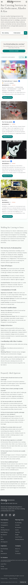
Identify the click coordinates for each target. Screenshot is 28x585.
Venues (2, 527)
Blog (2, 551)
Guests (17, 530)
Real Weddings (4, 548)
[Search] (25, 33)
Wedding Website (19, 539)
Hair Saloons (4, 534)
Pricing (2, 566)
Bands (2, 539)
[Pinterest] (10, 515)
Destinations (4, 553)
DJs (2, 537)
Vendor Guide (4, 568)
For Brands (17, 553)
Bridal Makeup (4, 532)
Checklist (17, 525)
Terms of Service (13, 578)
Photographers (4, 522)
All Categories (4, 541)
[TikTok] (13, 515)
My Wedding (18, 522)
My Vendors (18, 527)
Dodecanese (17, 33)
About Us (17, 548)
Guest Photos (18, 537)
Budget (17, 534)
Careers (17, 551)
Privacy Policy (4, 578)
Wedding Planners (5, 530)
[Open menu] (1, 1)
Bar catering (5, 33)
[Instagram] (2, 515)
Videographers (4, 525)
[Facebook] (6, 515)
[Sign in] (26, 1)
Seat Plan (17, 532)
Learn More (3, 564)
